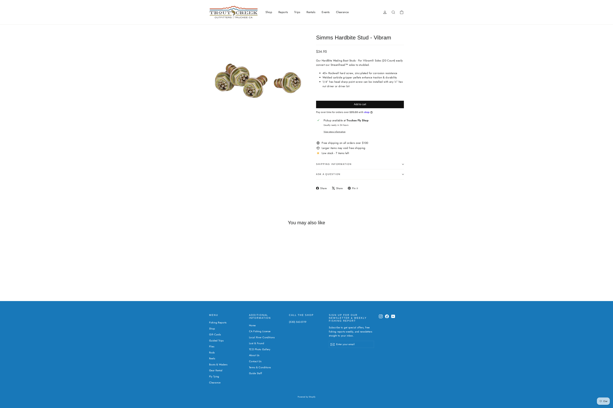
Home (252, 325)
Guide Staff (255, 373)
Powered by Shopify (306, 396)
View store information (334, 131)
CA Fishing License (260, 331)
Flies (211, 346)
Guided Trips (216, 340)
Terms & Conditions (260, 367)
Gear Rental (216, 370)
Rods (212, 352)
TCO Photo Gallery (259, 349)
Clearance (342, 12)
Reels (212, 358)
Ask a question (328, 174)
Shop (268, 12)
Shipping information (334, 164)
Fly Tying (214, 376)
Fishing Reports (217, 322)
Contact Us (255, 361)
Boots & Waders (218, 364)
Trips (297, 12)
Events (326, 12)
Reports (283, 12)
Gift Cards (215, 334)
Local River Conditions (262, 337)
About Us (254, 355)
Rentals (310, 12)
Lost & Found (256, 343)
